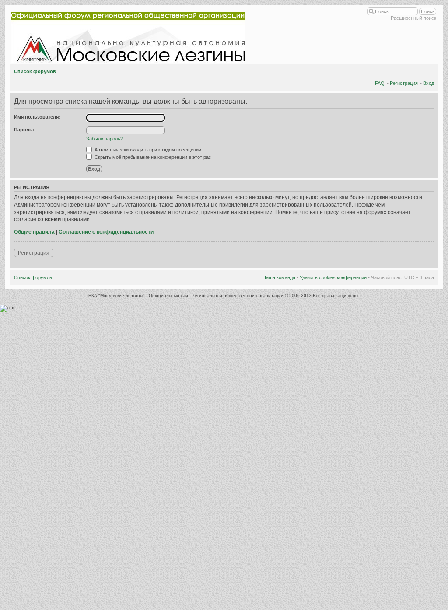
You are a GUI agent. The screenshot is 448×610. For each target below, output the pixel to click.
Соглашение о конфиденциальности (106, 232)
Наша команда (278, 277)
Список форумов (35, 71)
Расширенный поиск (413, 18)
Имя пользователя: (37, 116)
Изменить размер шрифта (427, 70)
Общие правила (34, 232)
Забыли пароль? (104, 138)
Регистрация (404, 83)
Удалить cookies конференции (333, 277)
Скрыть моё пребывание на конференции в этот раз (152, 157)
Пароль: (24, 129)
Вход (428, 83)
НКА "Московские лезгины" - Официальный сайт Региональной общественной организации (186, 295)
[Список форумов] (129, 35)
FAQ (380, 83)
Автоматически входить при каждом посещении (147, 149)
